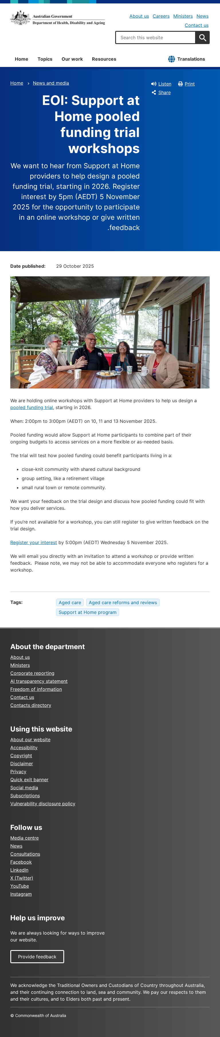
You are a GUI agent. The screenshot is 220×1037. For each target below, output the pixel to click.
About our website (30, 739)
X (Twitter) (21, 878)
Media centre (24, 838)
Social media (24, 787)
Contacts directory (30, 705)
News (203, 16)
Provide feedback (37, 956)
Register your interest (33, 542)
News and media (51, 83)
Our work (72, 59)
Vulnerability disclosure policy (42, 803)
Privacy (18, 771)
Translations (191, 59)
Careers (161, 16)
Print (190, 84)
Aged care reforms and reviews (123, 602)
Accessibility (24, 747)
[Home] (57, 17)
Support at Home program (88, 612)
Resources (104, 59)
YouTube (19, 886)
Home (21, 59)
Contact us (197, 25)
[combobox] (155, 37)
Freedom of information (36, 689)
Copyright (21, 755)
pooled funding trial (31, 407)
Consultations (25, 854)
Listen (164, 84)
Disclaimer (21, 763)
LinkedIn (19, 870)
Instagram (21, 894)
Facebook (21, 862)
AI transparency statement (39, 681)
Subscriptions (25, 795)
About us (139, 16)
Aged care (70, 602)
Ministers (183, 16)
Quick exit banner (29, 779)
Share (164, 92)
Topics (45, 59)
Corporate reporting (32, 673)
